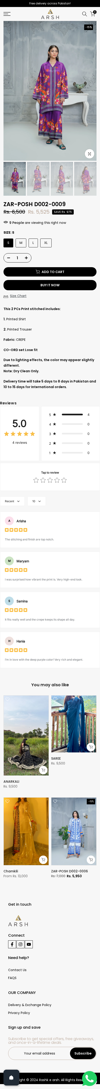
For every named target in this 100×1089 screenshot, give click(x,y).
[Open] (11, 1078)
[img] (19, 434)
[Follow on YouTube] (29, 944)
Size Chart (18, 296)
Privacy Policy (19, 1012)
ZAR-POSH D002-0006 (69, 871)
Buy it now (50, 285)
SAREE (56, 758)
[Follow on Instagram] (20, 944)
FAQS (12, 978)
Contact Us (17, 970)
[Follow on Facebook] (12, 944)
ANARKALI (11, 781)
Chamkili (10, 871)
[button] (70, 414)
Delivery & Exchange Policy (29, 1005)
